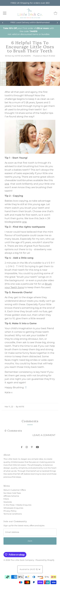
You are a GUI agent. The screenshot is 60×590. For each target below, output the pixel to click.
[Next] (57, 22)
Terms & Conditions (12, 514)
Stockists (7, 502)
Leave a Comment (43, 435)
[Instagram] (27, 447)
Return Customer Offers (14, 490)
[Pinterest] (32, 447)
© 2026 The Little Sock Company (18, 560)
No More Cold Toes (12, 493)
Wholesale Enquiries (13, 508)
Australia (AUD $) (29, 569)
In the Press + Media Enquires (17, 505)
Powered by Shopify (45, 560)
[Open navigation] (5, 13)
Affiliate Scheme (11, 496)
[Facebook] (21, 447)
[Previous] (2, 22)
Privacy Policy (9, 511)
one (7, 183)
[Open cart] (55, 13)
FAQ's (6, 499)
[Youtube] (37, 447)
